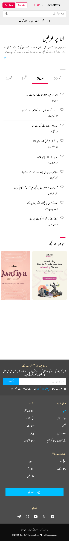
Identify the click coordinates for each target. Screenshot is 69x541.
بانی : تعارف (29, 418)
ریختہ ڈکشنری (29, 468)
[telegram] (19, 516)
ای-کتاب (23, 20)
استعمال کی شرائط (33, 530)
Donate (21, 5)
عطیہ (64, 410)
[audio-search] (7, 13)
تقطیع (64, 425)
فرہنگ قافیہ (61, 418)
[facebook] (52, 516)
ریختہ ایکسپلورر (29, 440)
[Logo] (54, 5)
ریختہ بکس (30, 476)
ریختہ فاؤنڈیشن (29, 410)
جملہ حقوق (23, 530)
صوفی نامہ (62, 461)
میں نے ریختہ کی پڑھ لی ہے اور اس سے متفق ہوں (36, 388)
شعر (57, 78)
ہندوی (31, 461)
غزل (40, 78)
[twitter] (44, 516)
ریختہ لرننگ (61, 468)
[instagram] (27, 516)
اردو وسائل (61, 433)
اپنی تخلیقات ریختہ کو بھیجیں (56, 440)
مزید (5, 57)
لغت (37, 20)
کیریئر (32, 433)
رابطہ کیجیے (30, 425)
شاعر (48, 20)
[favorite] (61, 94)
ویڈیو (31, 20)
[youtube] (36, 516)
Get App (9, 5)
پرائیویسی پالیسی (43, 388)
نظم (24, 78)
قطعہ (9, 78)
